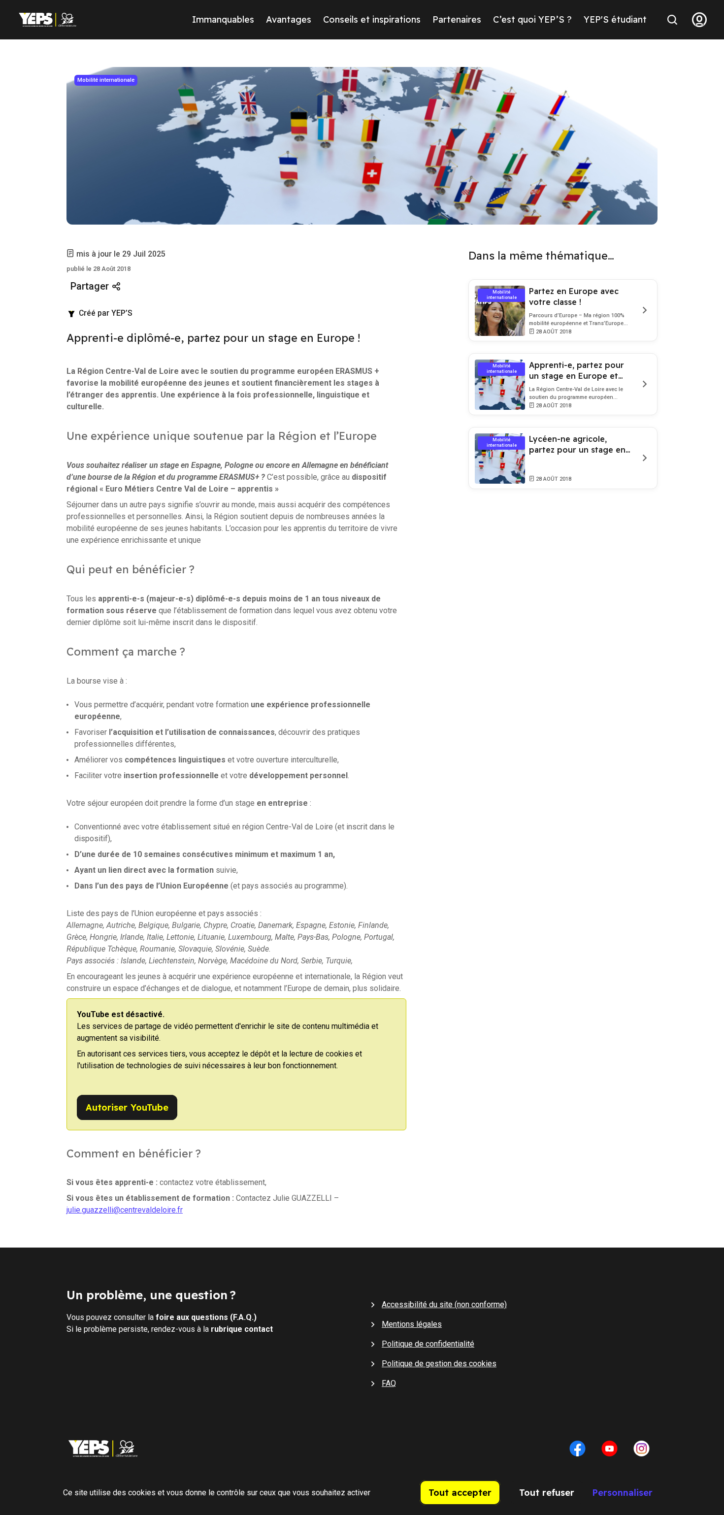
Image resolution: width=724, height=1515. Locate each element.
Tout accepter (460, 1492)
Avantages (288, 19)
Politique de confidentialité (428, 1344)
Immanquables (223, 19)
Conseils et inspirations (372, 19)
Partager (89, 286)
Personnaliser (622, 1492)
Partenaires (456, 19)
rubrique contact (242, 1329)
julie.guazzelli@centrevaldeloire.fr (124, 1210)
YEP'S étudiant (615, 19)
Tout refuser (546, 1492)
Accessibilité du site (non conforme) (444, 1304)
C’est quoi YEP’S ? (532, 19)
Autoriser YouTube (127, 1107)
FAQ (389, 1383)
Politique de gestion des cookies (439, 1363)
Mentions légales (412, 1324)
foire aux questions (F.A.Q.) (206, 1317)
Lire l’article (642, 310)
